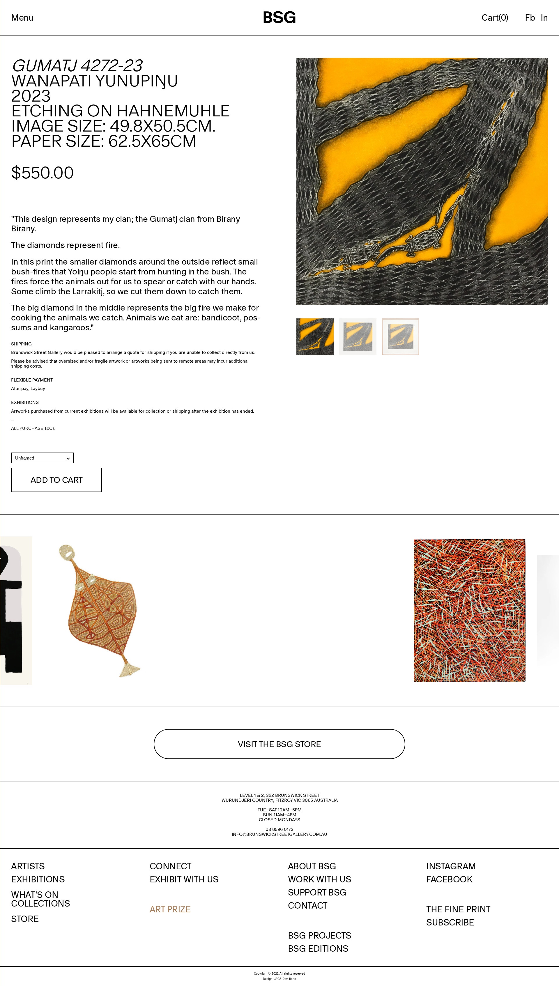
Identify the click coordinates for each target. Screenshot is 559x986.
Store (25, 918)
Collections (40, 903)
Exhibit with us (184, 879)
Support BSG (317, 892)
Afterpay (19, 388)
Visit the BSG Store (279, 744)
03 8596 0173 (279, 829)
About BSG (312, 866)
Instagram (451, 866)
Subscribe (450, 922)
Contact (308, 905)
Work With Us (319, 879)
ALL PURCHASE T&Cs (33, 428)
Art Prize (170, 909)
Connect (171, 866)
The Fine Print (458, 909)
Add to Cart (57, 480)
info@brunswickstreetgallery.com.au (279, 834)
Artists (28, 866)
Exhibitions (38, 879)
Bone (292, 979)
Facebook (449, 879)
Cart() (495, 18)
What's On (34, 894)
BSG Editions (318, 948)
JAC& (278, 979)
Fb (530, 17)
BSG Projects (319, 935)
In (544, 17)
